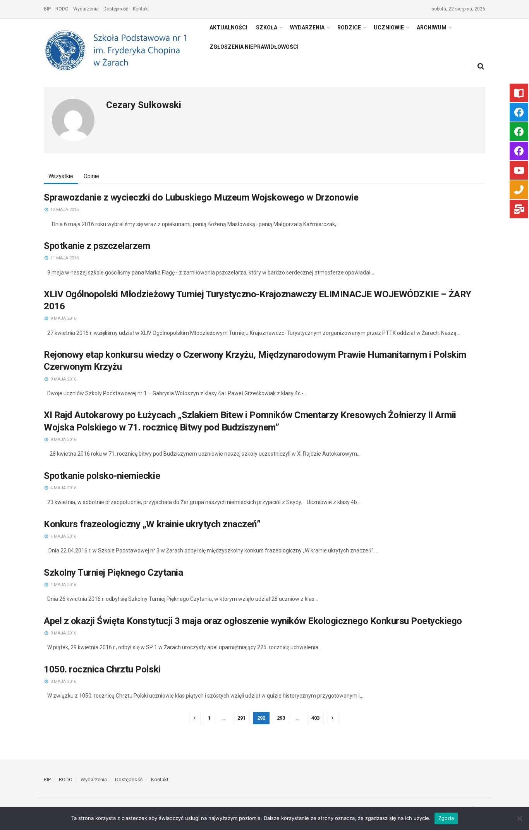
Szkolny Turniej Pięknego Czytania (113, 572)
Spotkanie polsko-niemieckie (102, 475)
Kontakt (141, 9)
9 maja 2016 (62, 318)
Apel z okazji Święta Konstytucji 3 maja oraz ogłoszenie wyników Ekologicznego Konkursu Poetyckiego (253, 621)
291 (241, 718)
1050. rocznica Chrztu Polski (102, 669)
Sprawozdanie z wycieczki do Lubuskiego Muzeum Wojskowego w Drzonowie (201, 197)
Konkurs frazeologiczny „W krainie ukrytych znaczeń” (152, 524)
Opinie (91, 176)
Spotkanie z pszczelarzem (97, 245)
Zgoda (446, 818)
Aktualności (228, 27)
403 (315, 718)
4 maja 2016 (62, 487)
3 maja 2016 (62, 633)
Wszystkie (60, 176)
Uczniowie (389, 27)
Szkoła (266, 27)
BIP (47, 9)
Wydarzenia (86, 9)
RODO (62, 9)
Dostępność (115, 9)
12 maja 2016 (64, 209)
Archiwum (432, 27)
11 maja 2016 (64, 258)
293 (281, 718)
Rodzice (349, 27)
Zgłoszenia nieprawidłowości (254, 47)
